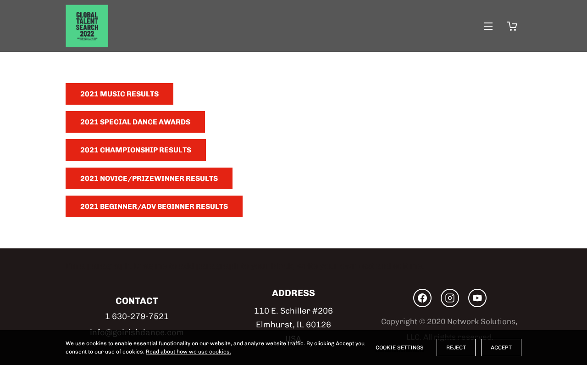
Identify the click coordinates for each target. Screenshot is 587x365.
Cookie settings (400, 347)
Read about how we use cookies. (188, 351)
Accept (501, 347)
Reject (456, 347)
